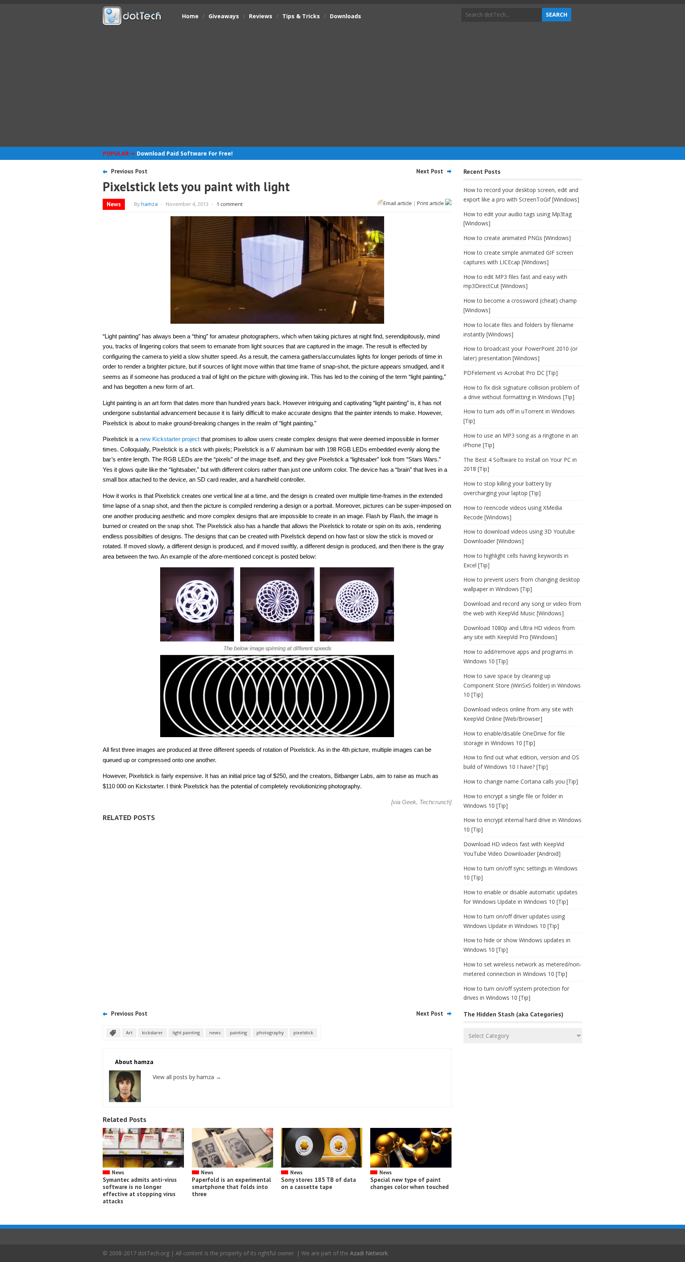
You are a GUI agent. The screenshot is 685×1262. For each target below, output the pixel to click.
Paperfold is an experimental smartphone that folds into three (231, 1187)
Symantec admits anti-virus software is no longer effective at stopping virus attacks (140, 1190)
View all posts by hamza (187, 1077)
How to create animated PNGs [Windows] (517, 238)
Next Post (429, 171)
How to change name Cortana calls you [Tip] (520, 781)
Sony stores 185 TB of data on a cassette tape (318, 1183)
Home (190, 16)
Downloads (345, 16)
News (114, 204)
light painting (186, 1032)
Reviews (260, 16)
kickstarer (152, 1032)
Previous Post (129, 171)
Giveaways (224, 16)
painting (238, 1032)
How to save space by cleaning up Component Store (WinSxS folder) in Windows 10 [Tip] (522, 685)
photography (270, 1032)
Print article (431, 203)
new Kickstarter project (169, 439)
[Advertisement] (342, 85)
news (214, 1032)
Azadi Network (369, 1253)
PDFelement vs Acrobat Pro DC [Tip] (510, 372)
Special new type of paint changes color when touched (409, 1183)
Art (129, 1032)
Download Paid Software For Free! (185, 153)
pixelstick (303, 1032)
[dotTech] (132, 21)
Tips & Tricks (301, 16)
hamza (149, 203)
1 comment (229, 203)
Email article (397, 203)
